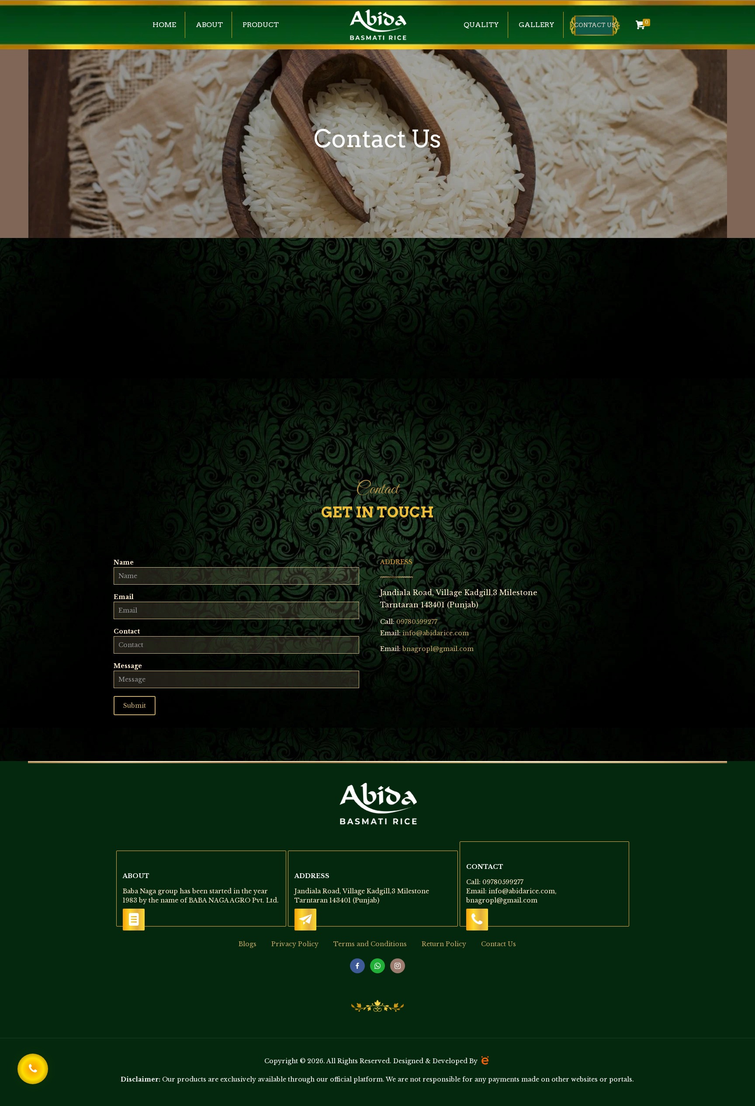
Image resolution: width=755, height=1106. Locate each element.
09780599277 (416, 622)
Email (124, 597)
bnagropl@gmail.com (438, 649)
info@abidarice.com (435, 633)
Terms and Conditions (370, 944)
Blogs (247, 944)
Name (124, 562)
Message (128, 666)
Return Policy (444, 944)
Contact (127, 631)
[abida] (377, 25)
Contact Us (498, 944)
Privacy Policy (295, 944)
